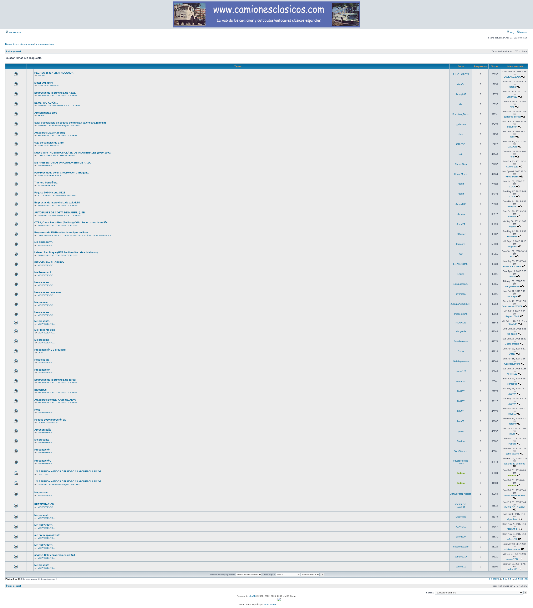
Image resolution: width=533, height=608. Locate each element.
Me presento (41, 302)
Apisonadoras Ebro (45, 112)
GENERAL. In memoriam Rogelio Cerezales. (59, 125)
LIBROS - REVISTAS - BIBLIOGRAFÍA (56, 155)
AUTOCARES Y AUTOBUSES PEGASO (56, 195)
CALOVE (460, 144)
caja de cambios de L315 (49, 142)
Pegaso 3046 (460, 314)
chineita (461, 214)
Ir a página (494, 579)
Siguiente (523, 579)
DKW (40, 353)
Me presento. (42, 321)
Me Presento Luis (44, 329)
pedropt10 (461, 566)
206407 (461, 391)
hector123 (461, 371)
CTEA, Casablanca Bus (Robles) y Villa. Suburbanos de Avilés (71, 222)
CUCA (461, 184)
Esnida (460, 274)
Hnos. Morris (460, 174)
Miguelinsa (461, 516)
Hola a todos (41, 312)
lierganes (460, 244)
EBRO (41, 115)
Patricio (461, 441)
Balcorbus (40, 389)
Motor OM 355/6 (43, 82)
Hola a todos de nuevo (47, 292)
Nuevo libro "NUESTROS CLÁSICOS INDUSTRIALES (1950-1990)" (73, 152)
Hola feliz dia (41, 359)
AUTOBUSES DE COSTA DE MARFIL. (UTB (59, 212)
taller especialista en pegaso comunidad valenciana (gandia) (70, 122)
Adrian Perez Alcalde (460, 494)
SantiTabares (460, 451)
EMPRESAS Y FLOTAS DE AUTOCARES (57, 95)
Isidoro (461, 473)
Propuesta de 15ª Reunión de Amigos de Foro (61, 232)
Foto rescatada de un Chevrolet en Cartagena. (61, 172)
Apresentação (42, 429)
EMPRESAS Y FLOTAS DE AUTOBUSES (57, 225)
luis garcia (461, 331)
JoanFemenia (461, 341)
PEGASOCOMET (461, 264)
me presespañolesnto (47, 535)
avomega (461, 294)
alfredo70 (461, 536)
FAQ (511, 32)
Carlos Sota (461, 164)
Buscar (523, 32)
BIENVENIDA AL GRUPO (49, 262)
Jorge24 (461, 224)
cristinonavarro (460, 546)
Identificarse (14, 32)
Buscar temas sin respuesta (19, 44)
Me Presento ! (42, 272)
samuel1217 (461, 556)
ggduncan (461, 124)
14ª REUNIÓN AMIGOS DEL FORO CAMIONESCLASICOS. (68, 471)
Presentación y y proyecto (50, 349)
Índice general (13, 51)
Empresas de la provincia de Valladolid (57, 202)
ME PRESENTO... (46, 165)
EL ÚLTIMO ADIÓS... (46, 102)
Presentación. (42, 460)
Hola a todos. (42, 282)
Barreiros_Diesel (460, 114)
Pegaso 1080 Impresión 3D (50, 419)
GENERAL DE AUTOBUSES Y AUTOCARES (59, 105)
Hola (37, 409)
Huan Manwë (270, 604)
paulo (460, 431)
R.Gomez (461, 234)
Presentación (42, 449)
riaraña (460, 84)
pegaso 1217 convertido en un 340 (54, 555)
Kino (461, 104)
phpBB (252, 596)
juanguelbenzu (460, 284)
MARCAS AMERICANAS (49, 175)
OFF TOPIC (43, 474)
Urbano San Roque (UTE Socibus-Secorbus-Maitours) (66, 252)
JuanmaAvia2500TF (461, 304)
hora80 (460, 421)
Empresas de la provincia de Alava (55, 92)
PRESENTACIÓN (44, 504)
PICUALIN (461, 322)
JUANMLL (461, 526)
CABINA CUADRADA (48, 422)
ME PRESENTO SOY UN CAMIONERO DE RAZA (62, 162)
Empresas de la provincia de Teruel (55, 379)
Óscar (461, 351)
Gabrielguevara (461, 361)
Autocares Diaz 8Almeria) (49, 132)
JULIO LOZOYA (461, 74)
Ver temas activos (45, 44)
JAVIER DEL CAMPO (461, 505)
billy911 (461, 411)
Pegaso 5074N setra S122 (49, 192)
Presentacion (42, 369)
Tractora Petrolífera (45, 182)
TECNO (41, 75)
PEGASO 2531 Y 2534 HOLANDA (53, 72)
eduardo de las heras (460, 461)
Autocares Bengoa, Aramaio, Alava (55, 399)
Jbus (460, 134)
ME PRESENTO (43, 525)
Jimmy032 (461, 94)
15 (515, 579)
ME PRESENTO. (43, 242)
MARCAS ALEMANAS (48, 85)
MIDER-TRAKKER (46, 185)
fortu (460, 154)
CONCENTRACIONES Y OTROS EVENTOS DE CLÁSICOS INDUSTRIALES (74, 235)
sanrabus (461, 381)
